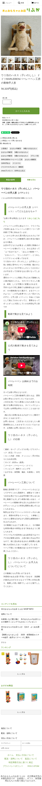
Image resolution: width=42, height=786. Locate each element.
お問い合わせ (5, 748)
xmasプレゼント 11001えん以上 (13, 170)
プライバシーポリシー (13, 766)
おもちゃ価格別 (30, 159)
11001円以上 (5, 163)
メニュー (8, 3)
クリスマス (16, 163)
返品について (6, 117)
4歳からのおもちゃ (30, 148)
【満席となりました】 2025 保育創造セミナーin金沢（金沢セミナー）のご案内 (20, 636)
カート (36, 3)
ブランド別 (35, 156)
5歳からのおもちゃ (21, 152)
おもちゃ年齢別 (15, 148)
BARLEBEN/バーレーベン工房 (11, 159)
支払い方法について (25, 755)
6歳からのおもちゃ (21, 156)
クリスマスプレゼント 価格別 (12, 167)
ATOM (36, 766)
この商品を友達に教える (8, 138)
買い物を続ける (5, 143)
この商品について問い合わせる (11, 140)
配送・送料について (13, 758)
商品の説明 (10, 180)
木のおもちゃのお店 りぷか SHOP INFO (17, 609)
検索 (22, 3)
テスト (3, 642)
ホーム (11, 755)
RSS (30, 766)
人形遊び (4, 148)
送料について (6, 614)
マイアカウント (6, 743)
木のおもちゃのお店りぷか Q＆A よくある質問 (20, 628)
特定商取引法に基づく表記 (10, 120)
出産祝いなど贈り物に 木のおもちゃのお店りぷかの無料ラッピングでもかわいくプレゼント (21, 620)
